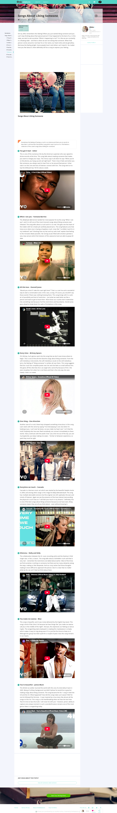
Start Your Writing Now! (58, 795)
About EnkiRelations (39, 808)
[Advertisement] (47, 60)
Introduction (7, 33)
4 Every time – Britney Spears (9, 45)
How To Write (53, 808)
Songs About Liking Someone (9, 35)
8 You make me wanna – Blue (9, 54)
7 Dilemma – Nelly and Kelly (9, 52)
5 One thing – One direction (9, 47)
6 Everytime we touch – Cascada (9, 50)
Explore (45, 2)
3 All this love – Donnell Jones (9, 42)
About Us (37, 2)
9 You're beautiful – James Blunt (9, 57)
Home (16, 808)
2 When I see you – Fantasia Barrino (9, 40)
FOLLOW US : (83, 807)
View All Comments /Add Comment (47, 783)
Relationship (23, 19)
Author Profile (91, 42)
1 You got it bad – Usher (9, 38)
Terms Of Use (25, 808)
